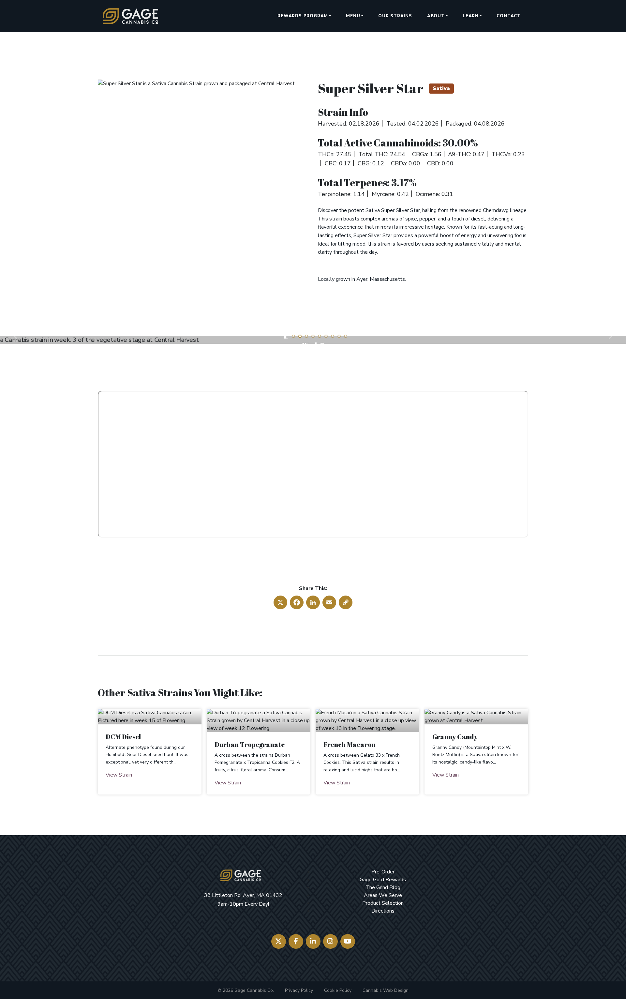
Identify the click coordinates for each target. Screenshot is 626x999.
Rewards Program (302, 16)
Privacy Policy (299, 990)
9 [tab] (345, 336)
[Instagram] (330, 941)
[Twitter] (278, 941)
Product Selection (383, 903)
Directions (383, 911)
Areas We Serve (383, 895)
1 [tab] (293, 336)
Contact (509, 16)
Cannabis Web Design (386, 990)
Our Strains (395, 16)
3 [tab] (306, 336)
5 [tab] (319, 336)
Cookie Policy (337, 990)
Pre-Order (383, 871)
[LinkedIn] (313, 941)
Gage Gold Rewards (383, 879)
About (436, 16)
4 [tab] (313, 336)
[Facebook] (296, 941)
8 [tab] (339, 336)
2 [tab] (300, 336)
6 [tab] (326, 336)
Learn (471, 16)
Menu (353, 16)
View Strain (119, 775)
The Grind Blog (382, 887)
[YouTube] (347, 941)
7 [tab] (332, 336)
